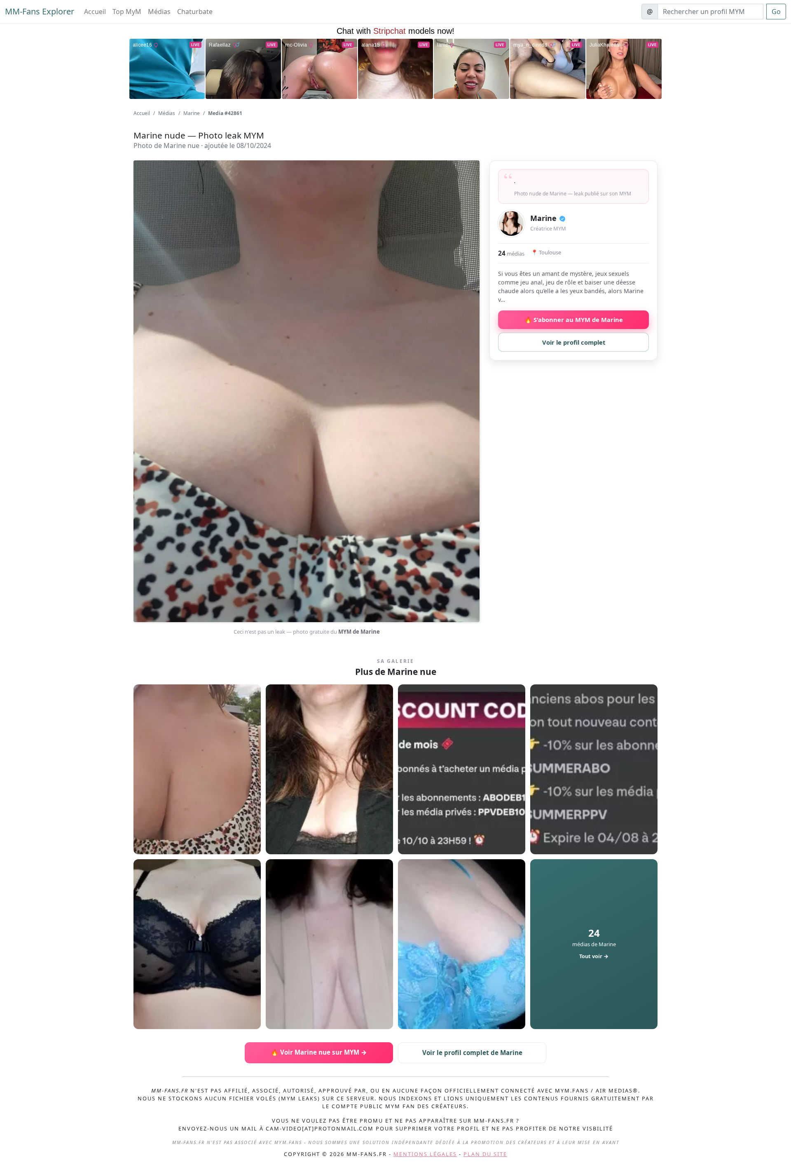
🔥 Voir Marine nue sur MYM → (319, 1052)
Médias (159, 11)
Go (776, 11)
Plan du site (485, 1154)
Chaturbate (195, 11)
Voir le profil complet (573, 342)
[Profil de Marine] (511, 223)
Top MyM (126, 11)
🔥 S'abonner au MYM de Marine (573, 319)
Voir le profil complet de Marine (472, 1052)
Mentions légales (425, 1154)
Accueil (95, 11)
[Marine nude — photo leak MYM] (197, 769)
